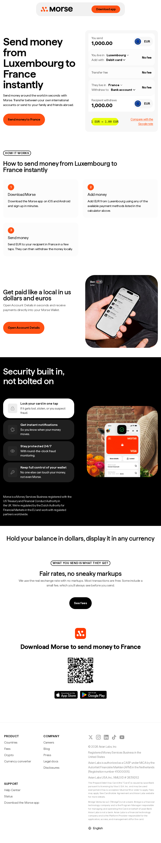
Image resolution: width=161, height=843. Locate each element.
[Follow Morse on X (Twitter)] (90, 737)
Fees (7, 749)
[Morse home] (57, 9)
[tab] (38, 408)
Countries (10, 742)
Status (8, 796)
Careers (48, 742)
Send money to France (24, 119)
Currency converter (17, 761)
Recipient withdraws (104, 100)
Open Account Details (24, 327)
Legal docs (50, 761)
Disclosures (51, 767)
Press (47, 755)
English (98, 828)
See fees (80, 603)
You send (97, 38)
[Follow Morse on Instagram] (98, 737)
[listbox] (117, 60)
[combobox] (143, 41)
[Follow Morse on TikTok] (114, 737)
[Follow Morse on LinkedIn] (106, 737)
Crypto (9, 755)
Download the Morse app (21, 802)
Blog (46, 749)
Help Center (12, 790)
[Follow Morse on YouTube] (122, 737)
